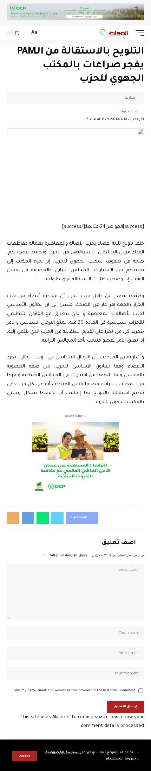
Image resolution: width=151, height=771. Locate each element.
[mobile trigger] (138, 33)
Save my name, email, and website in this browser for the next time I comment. (74, 691)
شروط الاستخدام (120, 759)
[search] (45, 33)
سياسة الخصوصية (62, 753)
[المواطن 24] (114, 33)
